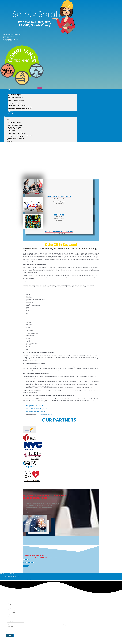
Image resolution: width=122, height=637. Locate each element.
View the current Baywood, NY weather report (36, 411)
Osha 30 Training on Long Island (27, 579)
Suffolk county (41, 414)
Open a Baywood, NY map (31, 406)
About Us (9, 119)
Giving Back (9, 139)
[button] (40, 116)
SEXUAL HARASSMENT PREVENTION (59, 232)
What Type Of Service (10, 618)
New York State (48, 414)
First (7, 604)
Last (7, 608)
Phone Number (9, 612)
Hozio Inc (17, 576)
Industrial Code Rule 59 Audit (14, 99)
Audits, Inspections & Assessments (16, 97)
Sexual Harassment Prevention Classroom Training (19, 108)
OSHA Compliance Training (16, 103)
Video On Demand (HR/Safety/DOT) (16, 110)
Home (8, 117)
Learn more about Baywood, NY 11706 (34, 405)
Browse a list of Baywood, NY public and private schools (38, 413)
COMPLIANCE (59, 215)
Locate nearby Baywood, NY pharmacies (35, 409)
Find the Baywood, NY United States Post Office (36, 408)
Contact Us (10, 113)
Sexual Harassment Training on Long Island (13, 579)
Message (8, 623)
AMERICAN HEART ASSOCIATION (59, 197)
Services (10, 92)
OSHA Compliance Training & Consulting (17, 105)
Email (7, 616)
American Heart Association (14, 95)
